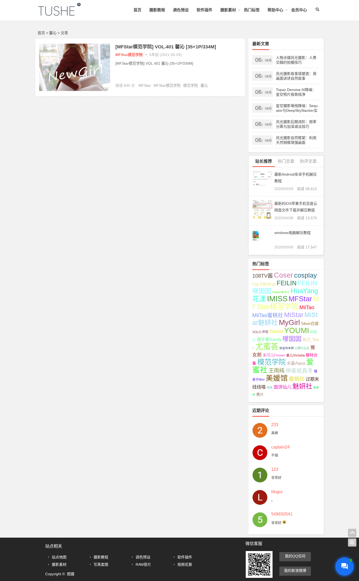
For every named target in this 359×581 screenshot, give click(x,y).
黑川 (259, 394)
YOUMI (296, 330)
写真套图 (101, 564)
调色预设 (181, 10)
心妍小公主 (302, 348)
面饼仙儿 (282, 387)
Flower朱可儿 (281, 292)
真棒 (274, 433)
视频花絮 (184, 564)
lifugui (277, 492)
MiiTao (306, 307)
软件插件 (204, 10)
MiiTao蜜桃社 (267, 315)
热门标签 (252, 10)
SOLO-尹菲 (260, 332)
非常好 (276, 478)
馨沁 (204, 85)
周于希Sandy (269, 339)
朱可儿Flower (274, 355)
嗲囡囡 (292, 338)
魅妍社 (302, 386)
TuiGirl (276, 331)
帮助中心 (275, 10)
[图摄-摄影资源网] (66, 13)
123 (274, 469)
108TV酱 (262, 276)
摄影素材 (228, 10)
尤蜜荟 (266, 346)
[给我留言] (352, 542)
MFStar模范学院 (129, 55)
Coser (283, 275)
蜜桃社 (297, 379)
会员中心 (299, 10)
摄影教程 (157, 10)
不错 (274, 455)
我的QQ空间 (295, 556)
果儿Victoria (295, 355)
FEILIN (286, 283)
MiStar (293, 314)
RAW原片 (143, 564)
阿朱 (270, 387)
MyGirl (289, 322)
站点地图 (59, 557)
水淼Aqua (296, 363)
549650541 (282, 514)
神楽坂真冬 (299, 371)
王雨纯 (276, 371)
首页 (137, 10)
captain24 (280, 447)
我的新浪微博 (295, 570)
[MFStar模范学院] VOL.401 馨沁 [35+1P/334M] (165, 46)
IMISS (277, 298)
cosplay (305, 275)
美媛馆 (277, 378)
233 (274, 425)
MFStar (145, 85)
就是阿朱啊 (286, 348)
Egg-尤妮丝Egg (264, 284)
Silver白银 (310, 323)
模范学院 (190, 85)
